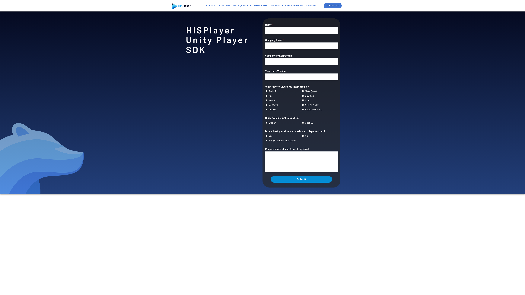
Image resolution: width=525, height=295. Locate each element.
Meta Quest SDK (242, 5)
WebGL (272, 100)
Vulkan (272, 122)
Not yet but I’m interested (282, 140)
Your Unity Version (275, 71)
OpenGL (309, 122)
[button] (333, 5)
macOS (272, 109)
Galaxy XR (310, 95)
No (306, 135)
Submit (301, 179)
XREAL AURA (312, 104)
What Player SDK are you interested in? (287, 86)
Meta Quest (311, 91)
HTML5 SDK (260, 5)
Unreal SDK (224, 5)
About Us (311, 5)
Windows (273, 104)
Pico (307, 100)
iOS (270, 95)
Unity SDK (209, 5)
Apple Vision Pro (313, 109)
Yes (270, 135)
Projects (275, 5)
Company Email (274, 40)
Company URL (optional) (278, 55)
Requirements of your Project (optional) (287, 149)
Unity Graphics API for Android (282, 118)
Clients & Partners (292, 5)
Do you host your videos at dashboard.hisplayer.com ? (295, 131)
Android (273, 91)
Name (269, 24)
